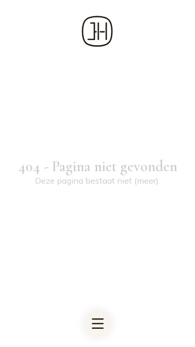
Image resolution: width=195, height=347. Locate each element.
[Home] (97, 31)
